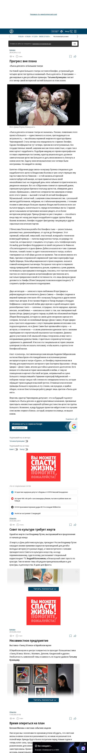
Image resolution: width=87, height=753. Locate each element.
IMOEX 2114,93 (44, 36)
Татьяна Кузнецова (17, 441)
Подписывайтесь (19, 428)
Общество (13, 518)
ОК (75, 44)
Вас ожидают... (45, 745)
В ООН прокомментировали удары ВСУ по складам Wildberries (38, 507)
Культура (12, 50)
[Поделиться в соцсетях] (75, 56)
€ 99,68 (27, 36)
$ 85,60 (20, 36)
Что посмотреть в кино (61, 36)
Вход (67, 31)
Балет (12, 449)
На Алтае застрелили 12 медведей (27, 513)
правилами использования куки (41, 44)
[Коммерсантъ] (11, 31)
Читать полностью (43, 588)
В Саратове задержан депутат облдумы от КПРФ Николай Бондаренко (41, 492)
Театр (22, 449)
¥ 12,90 (34, 36)
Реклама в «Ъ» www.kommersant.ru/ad (43, 14)
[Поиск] (71, 31)
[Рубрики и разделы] (75, 31)
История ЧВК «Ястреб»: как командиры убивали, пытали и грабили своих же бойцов (43, 499)
